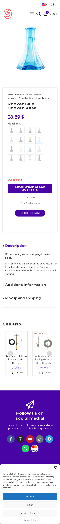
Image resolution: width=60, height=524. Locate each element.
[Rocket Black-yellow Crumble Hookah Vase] (30, 140)
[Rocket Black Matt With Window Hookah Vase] (21, 130)
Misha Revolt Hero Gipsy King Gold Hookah (16, 359)
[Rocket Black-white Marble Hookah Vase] (21, 140)
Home (10, 94)
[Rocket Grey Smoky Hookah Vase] (30, 149)
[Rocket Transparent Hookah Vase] (30, 158)
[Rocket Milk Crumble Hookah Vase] (39, 149)
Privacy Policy (30, 520)
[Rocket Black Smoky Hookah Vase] (30, 130)
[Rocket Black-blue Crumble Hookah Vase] (39, 130)
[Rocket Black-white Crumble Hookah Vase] (11, 140)
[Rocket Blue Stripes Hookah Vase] (11, 149)
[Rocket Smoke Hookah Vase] (21, 158)
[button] (55, 467)
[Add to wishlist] (21, 373)
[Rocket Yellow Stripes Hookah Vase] (39, 158)
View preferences (30, 513)
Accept (30, 496)
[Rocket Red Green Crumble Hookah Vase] (11, 158)
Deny (30, 504)
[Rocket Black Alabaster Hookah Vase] (11, 130)
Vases (29, 94)
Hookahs (19, 94)
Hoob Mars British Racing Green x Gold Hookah (43, 359)
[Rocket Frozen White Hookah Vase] (21, 149)
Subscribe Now (30, 213)
